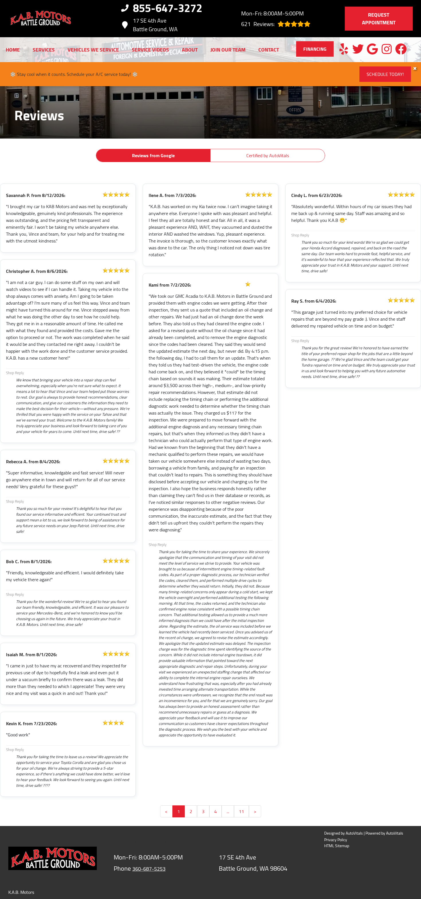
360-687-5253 (149, 869)
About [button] (190, 50)
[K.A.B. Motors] (40, 18)
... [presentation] (228, 811)
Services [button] (44, 50)
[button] (343, 49)
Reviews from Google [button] (153, 155)
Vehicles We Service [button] (93, 50)
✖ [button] (415, 68)
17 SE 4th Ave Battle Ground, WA (155, 24)
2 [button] (191, 811)
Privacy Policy (335, 840)
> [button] (255, 811)
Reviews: (258, 24)
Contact (268, 50)
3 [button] (203, 811)
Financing (314, 49)
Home (13, 50)
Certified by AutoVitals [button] (267, 155)
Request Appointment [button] (379, 18)
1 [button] (178, 811)
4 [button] (215, 811)
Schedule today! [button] (385, 74)
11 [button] (241, 811)
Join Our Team (227, 50)
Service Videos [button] (150, 50)
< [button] (166, 811)
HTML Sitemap (336, 846)
